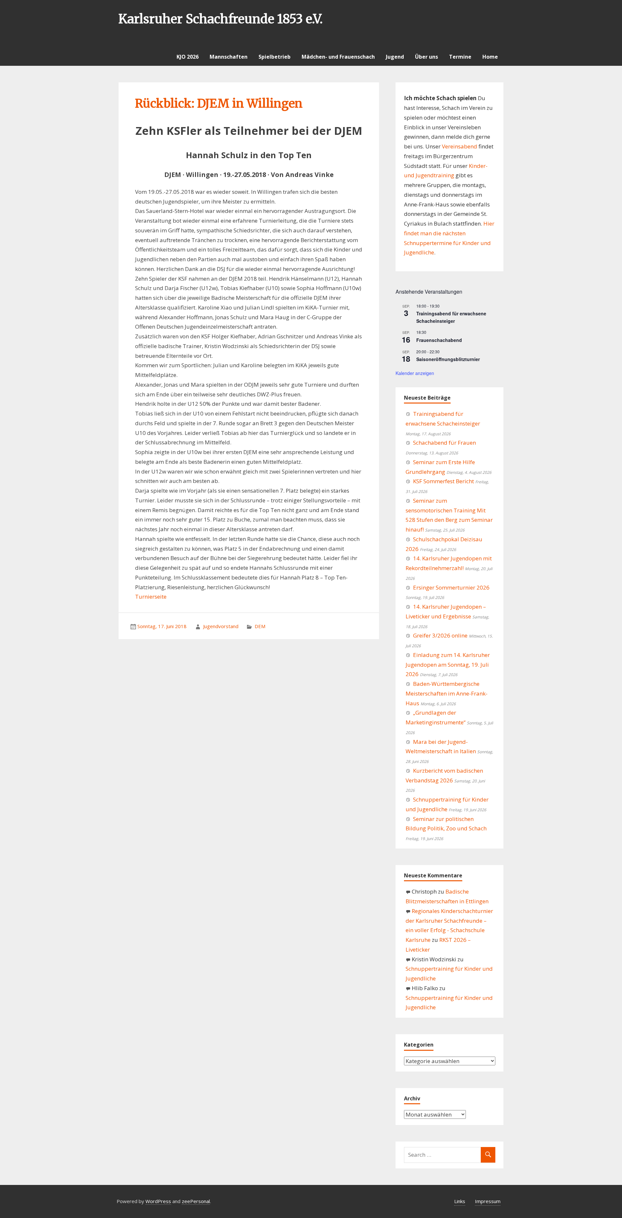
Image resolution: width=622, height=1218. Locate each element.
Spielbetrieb (275, 56)
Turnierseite (151, 596)
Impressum (488, 1201)
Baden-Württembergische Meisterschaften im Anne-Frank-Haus (447, 693)
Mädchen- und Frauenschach (338, 56)
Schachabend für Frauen (444, 442)
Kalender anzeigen (415, 373)
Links (459, 1201)
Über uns (426, 56)
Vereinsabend (459, 146)
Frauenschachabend (439, 340)
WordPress (158, 1201)
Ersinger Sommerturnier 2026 (451, 587)
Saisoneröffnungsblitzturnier (448, 359)
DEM (260, 626)
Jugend (395, 56)
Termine (460, 56)
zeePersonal (196, 1201)
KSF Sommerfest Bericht (443, 481)
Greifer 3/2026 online (440, 635)
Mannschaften (229, 56)
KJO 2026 (188, 56)
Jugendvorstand (220, 626)
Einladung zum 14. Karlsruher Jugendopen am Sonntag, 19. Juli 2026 (448, 664)
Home (490, 56)
